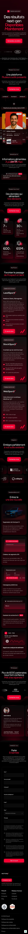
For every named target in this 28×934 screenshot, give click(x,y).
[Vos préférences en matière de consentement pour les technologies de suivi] (25, 931)
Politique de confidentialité (9, 828)
